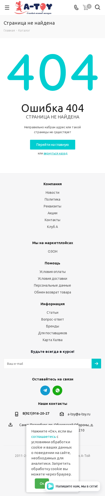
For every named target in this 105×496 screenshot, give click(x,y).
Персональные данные (52, 285)
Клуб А (52, 227)
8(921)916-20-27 (35, 413)
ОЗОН (52, 251)
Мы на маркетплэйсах (52, 243)
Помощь (52, 263)
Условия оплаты (53, 272)
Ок (42, 483)
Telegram (45, 390)
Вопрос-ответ (52, 319)
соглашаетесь (43, 436)
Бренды (52, 326)
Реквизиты (52, 206)
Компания (52, 184)
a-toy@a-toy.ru (79, 414)
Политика (52, 199)
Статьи (52, 312)
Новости (52, 192)
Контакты (52, 220)
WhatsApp (57, 390)
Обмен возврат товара (52, 292)
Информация (53, 304)
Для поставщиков (52, 333)
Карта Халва (53, 340)
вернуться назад (55, 153)
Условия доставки (52, 278)
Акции (52, 213)
